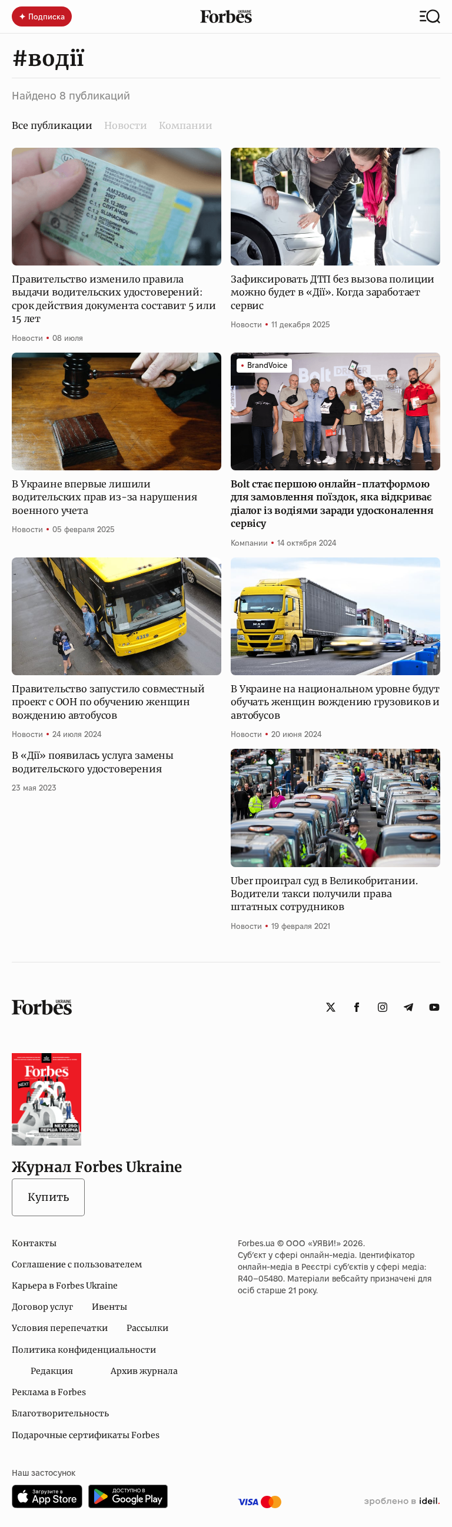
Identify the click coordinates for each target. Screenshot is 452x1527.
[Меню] (430, 16)
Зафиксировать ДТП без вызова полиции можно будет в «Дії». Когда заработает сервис (332, 292)
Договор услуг (42, 1307)
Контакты (34, 1243)
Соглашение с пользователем (77, 1264)
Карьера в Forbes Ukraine (65, 1285)
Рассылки (147, 1328)
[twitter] (331, 1007)
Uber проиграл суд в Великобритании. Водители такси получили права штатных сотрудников (324, 894)
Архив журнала (144, 1371)
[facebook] (357, 1007)
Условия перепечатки (60, 1328)
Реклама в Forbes (49, 1392)
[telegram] (408, 1007)
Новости (125, 125)
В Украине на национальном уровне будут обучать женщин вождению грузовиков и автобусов (335, 702)
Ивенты (109, 1307)
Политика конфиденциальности (84, 1350)
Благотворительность (60, 1413)
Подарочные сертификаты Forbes (85, 1435)
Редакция (52, 1371)
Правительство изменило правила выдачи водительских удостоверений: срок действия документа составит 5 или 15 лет (114, 298)
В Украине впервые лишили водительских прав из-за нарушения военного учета (104, 497)
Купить (48, 1197)
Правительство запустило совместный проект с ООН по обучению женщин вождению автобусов (108, 702)
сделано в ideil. (402, 1502)
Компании (185, 125)
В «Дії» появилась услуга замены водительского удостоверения (93, 761)
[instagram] (383, 1007)
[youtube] (434, 1007)
